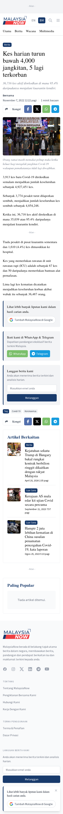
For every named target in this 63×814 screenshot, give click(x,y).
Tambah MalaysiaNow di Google (34, 320)
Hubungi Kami (11, 702)
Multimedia (46, 31)
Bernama (8, 95)
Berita (18, 31)
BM (42, 20)
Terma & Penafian (13, 728)
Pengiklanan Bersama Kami (19, 695)
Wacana (31, 31)
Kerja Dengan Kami (14, 709)
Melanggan (32, 398)
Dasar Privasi (10, 735)
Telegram (42, 353)
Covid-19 (16, 411)
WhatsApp (19, 353)
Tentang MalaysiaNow (16, 688)
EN (33, 20)
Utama (7, 31)
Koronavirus (30, 411)
